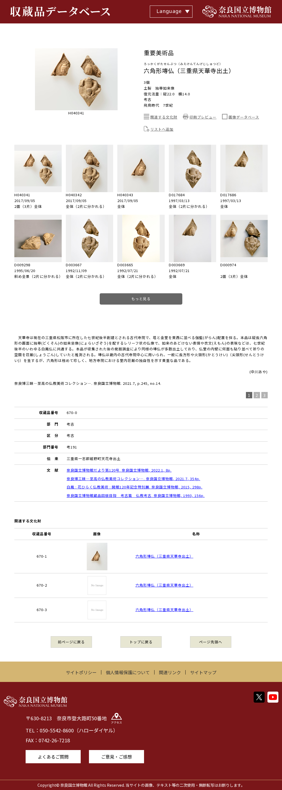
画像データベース (244, 117)
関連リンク (170, 672)
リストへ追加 (161, 129)
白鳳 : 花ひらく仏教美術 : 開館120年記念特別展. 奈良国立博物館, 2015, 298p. (134, 487)
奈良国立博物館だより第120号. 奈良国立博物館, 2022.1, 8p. (119, 470)
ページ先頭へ (210, 641)
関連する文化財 (163, 117)
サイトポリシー (81, 672)
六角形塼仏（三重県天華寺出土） (164, 556)
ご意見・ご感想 (116, 756)
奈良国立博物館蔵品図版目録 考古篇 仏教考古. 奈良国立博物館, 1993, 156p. (136, 495)
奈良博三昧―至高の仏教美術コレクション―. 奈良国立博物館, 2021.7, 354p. (133, 478)
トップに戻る (141, 641)
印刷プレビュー (202, 117)
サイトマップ (203, 672)
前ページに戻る (71, 641)
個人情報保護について (128, 672)
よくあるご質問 (53, 756)
